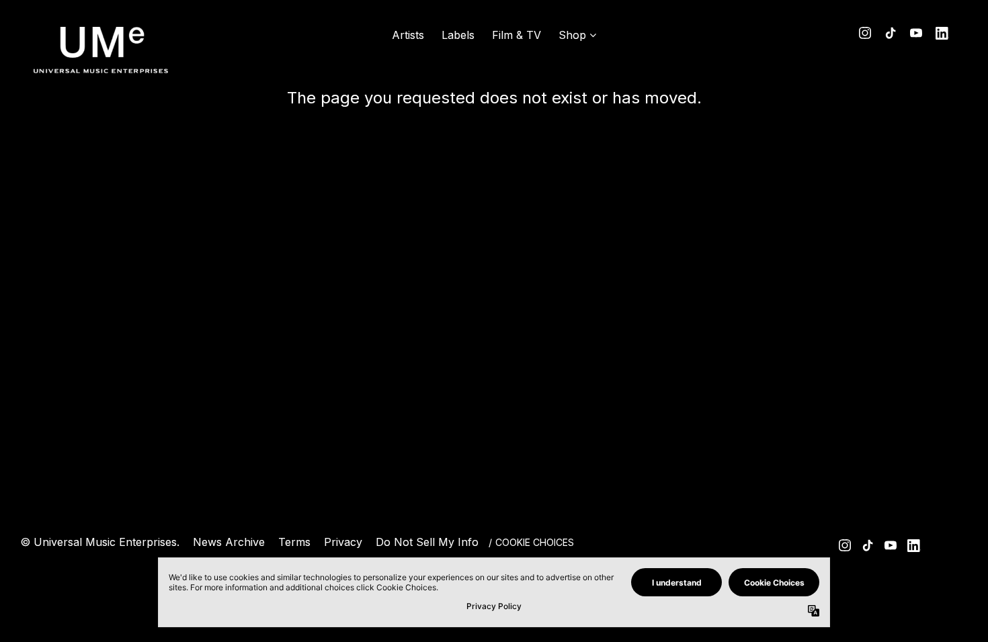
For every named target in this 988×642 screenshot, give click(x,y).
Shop (572, 35)
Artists (408, 35)
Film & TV (516, 35)
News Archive (229, 542)
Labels (458, 35)
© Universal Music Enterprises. (99, 542)
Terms (294, 542)
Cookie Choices (534, 542)
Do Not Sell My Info (427, 542)
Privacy (343, 542)
